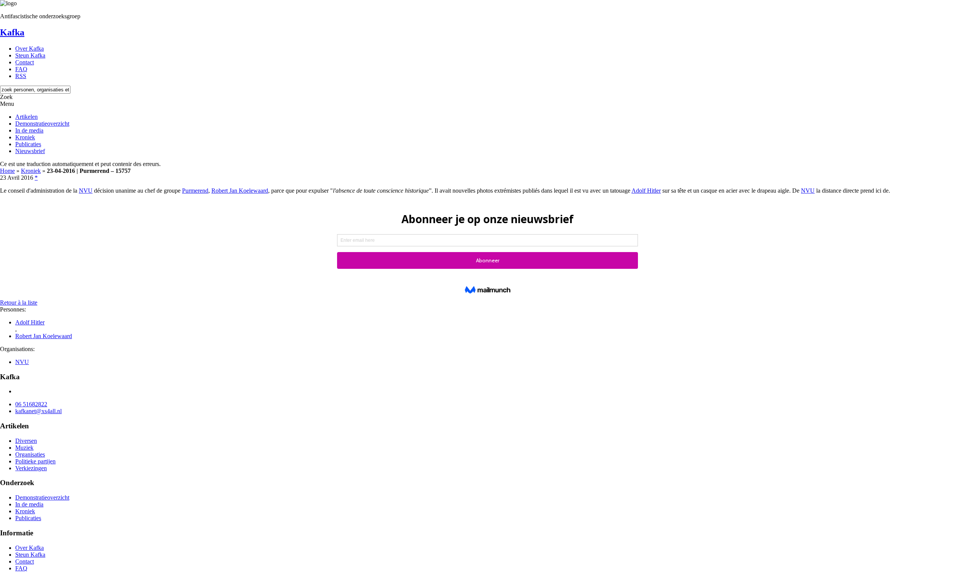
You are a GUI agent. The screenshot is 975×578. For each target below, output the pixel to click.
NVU (86, 190)
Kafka (12, 32)
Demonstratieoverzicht (42, 123)
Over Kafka (29, 48)
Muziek (24, 447)
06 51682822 (31, 404)
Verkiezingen (31, 468)
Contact (24, 62)
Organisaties (30, 454)
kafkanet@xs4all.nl (38, 411)
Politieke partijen (35, 461)
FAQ (21, 69)
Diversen (26, 440)
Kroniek (25, 137)
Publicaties (28, 144)
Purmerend (195, 190)
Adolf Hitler (646, 190)
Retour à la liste (18, 302)
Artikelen (26, 116)
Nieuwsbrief (30, 151)
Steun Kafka (30, 55)
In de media (29, 130)
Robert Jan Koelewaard (239, 190)
